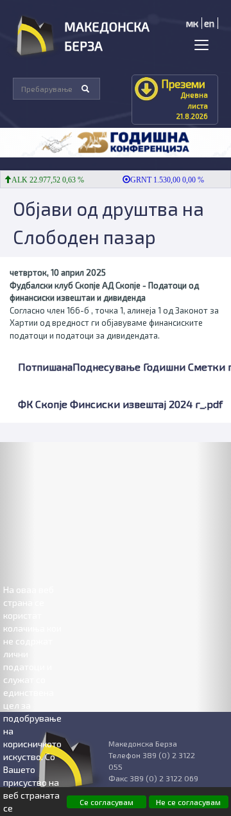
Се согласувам (106, 801)
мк (192, 23)
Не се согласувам (188, 801)
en (209, 23)
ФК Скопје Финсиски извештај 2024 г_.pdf (120, 404)
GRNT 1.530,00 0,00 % (163, 179)
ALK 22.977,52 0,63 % (44, 179)
